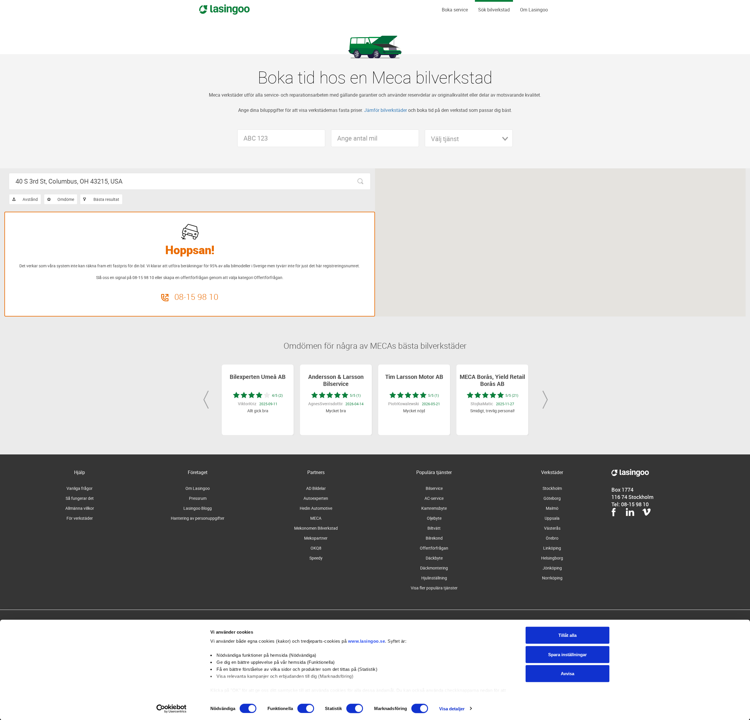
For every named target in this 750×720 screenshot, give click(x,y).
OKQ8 (316, 548)
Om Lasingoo (534, 9)
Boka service (455, 9)
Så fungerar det (80, 498)
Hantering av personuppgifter (197, 518)
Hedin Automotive (316, 508)
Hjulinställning (434, 578)
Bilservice (434, 488)
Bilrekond (434, 538)
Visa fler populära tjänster (434, 588)
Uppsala (552, 518)
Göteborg (552, 498)
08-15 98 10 (196, 296)
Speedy (316, 558)
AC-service (434, 498)
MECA (315, 518)
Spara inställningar (567, 654)
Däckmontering (434, 568)
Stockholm (552, 488)
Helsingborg (552, 558)
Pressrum (198, 498)
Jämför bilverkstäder (385, 110)
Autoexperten (316, 498)
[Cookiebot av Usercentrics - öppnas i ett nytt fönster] (171, 708)
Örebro (552, 538)
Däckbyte (434, 558)
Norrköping (552, 578)
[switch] (305, 708)
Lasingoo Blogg (197, 508)
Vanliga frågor (80, 488)
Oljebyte (434, 518)
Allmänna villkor (79, 508)
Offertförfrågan (434, 548)
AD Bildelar (316, 488)
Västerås (552, 528)
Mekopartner (316, 538)
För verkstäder (80, 518)
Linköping (552, 548)
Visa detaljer (452, 708)
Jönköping (552, 568)
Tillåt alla (567, 635)
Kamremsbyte (434, 508)
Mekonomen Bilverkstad (316, 528)
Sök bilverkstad (494, 9)
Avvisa (567, 673)
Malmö (552, 508)
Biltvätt (434, 528)
